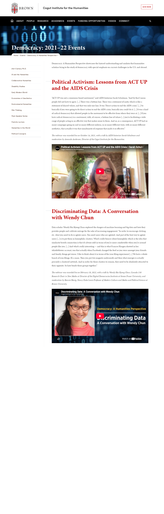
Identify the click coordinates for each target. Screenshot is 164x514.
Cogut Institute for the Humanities (65, 8)
